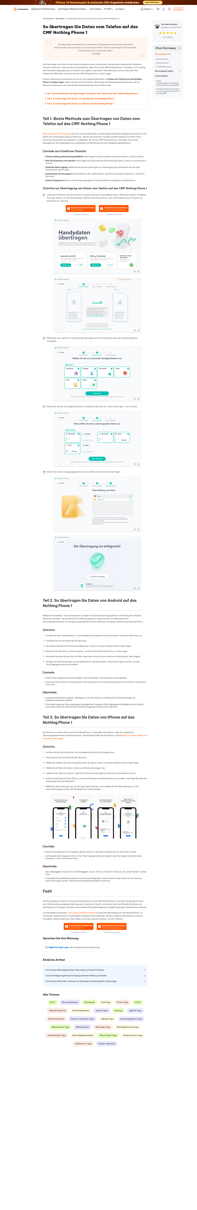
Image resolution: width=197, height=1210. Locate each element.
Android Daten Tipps (57, 1035)
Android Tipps (102, 1010)
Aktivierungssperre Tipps (131, 1019)
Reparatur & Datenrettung (42, 9)
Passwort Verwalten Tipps (82, 1019)
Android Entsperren (57, 1010)
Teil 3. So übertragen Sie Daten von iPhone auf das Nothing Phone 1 (80, 103)
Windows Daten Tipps (133, 1035)
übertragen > (61, 19)
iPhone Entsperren (56, 1019)
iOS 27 (52, 1002)
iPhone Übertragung (166, 48)
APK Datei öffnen (162, 59)
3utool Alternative (162, 63)
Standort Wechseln (106, 1043)
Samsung (118, 1010)
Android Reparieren (80, 1010)
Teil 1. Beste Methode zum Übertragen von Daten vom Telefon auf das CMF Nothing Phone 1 (93, 93)
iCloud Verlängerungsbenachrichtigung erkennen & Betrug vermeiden (167, 83)
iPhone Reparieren (70, 1002)
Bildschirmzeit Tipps (60, 1027)
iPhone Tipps (122, 1002)
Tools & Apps (95, 9)
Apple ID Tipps (135, 1010)
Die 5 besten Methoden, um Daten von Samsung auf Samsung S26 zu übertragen (168, 91)
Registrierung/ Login (58, 947)
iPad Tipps (105, 1002)
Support (147, 9)
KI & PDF (108, 9)
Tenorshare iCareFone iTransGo (57, 134)
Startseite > (50, 19)
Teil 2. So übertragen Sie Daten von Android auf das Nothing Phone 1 (81, 98)
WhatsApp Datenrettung (128, 1027)
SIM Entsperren (82, 1027)
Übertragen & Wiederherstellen (72, 9)
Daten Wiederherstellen (82, 1035)
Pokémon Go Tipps (83, 1043)
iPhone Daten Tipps (108, 1035)
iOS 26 (138, 1002)
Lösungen (119, 9)
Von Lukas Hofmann (169, 24)
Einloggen (178, 9)
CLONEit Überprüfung (163, 67)
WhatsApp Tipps (103, 1027)
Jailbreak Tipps (107, 1019)
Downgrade (89, 1002)
